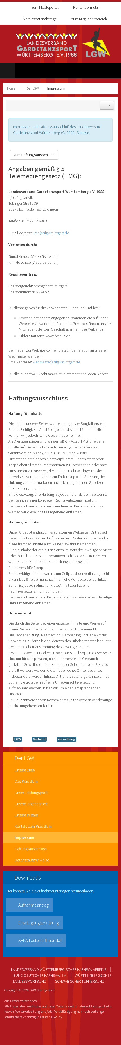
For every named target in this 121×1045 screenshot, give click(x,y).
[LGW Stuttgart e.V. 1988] (63, 42)
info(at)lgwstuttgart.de (51, 232)
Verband (39, 739)
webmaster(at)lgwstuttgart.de (56, 362)
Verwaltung (66, 739)
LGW (17, 739)
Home (11, 88)
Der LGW (33, 88)
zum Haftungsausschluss (34, 154)
